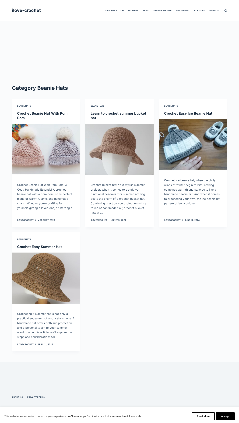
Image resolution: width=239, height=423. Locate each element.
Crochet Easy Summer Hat (39, 247)
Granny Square (162, 10)
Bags (146, 10)
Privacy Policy (36, 397)
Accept (225, 416)
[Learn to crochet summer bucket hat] (119, 149)
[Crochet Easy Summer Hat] (46, 278)
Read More (203, 416)
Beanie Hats (24, 105)
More (212, 10)
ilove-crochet (26, 10)
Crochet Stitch (114, 10)
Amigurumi (182, 10)
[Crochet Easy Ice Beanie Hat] (193, 144)
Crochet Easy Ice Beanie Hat (188, 113)
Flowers (133, 10)
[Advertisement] (119, 47)
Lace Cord (199, 10)
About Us (17, 397)
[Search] (225, 10)
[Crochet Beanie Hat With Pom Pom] (46, 149)
